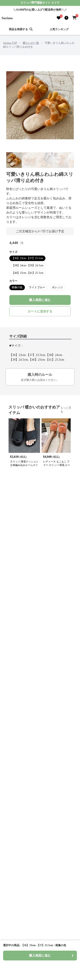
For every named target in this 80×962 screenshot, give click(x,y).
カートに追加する (40, 311)
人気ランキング (59, 29)
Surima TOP (10, 42)
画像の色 (17, 287)
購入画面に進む (40, 300)
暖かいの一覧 (31, 42)
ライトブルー (37, 287)
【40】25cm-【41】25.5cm (27, 272)
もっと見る (65, 409)
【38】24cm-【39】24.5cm (27, 265)
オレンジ (57, 287)
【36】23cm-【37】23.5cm (27, 258)
